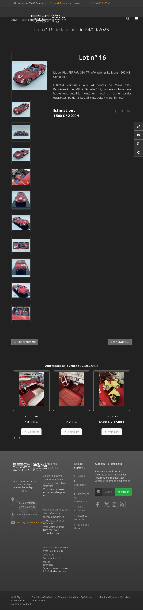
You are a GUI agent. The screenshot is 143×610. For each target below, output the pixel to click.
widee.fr (27, 603)
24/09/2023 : (71, 366)
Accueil (15, 19)
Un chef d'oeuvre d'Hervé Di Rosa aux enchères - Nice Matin (55, 479)
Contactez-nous (80, 486)
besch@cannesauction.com (67, 3)
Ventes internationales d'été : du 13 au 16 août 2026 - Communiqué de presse (55, 554)
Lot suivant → (120, 342)
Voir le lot (33, 431)
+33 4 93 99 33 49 (101, 3)
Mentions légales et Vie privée (115, 597)
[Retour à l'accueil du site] (48, 18)
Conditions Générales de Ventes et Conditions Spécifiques (62, 597)
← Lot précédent (25, 342)
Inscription (123, 491)
